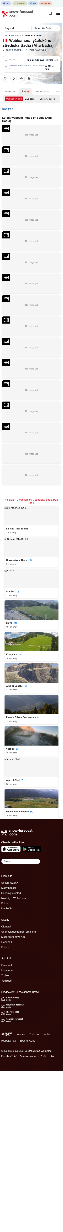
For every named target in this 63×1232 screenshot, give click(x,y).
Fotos (4, 903)
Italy (16, 35)
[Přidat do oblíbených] (6, 78)
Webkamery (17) (14, 98)
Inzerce (21, 1034)
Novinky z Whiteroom (13, 898)
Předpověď (10, 91)
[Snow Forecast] (16, 13)
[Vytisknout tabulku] (29, 78)
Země (5, 35)
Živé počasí (30, 98)
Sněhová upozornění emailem (18, 931)
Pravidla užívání (8, 1056)
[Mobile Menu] (58, 13)
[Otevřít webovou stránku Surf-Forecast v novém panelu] (6, 3)
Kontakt (47, 1034)
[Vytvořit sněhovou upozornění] (13, 78)
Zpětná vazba (27, 1040)
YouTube (6, 980)
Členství (6, 926)
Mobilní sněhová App (13, 937)
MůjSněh (6, 908)
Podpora (34, 1034)
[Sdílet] (21, 78)
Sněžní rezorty (9, 882)
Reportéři (6, 942)
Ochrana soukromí (28, 1056)
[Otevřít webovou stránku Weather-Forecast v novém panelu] (45, 3)
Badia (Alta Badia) (33, 35)
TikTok (5, 975)
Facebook (7, 965)
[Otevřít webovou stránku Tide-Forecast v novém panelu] (33, 3)
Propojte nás (8, 1040)
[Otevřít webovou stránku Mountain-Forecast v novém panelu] (19, 3)
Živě (24, 91)
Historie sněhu (42, 91)
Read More (8, 108)
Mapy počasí (8, 888)
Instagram (7, 970)
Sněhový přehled (11, 893)
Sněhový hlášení (47, 98)
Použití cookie (47, 1056)
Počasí (5, 947)
